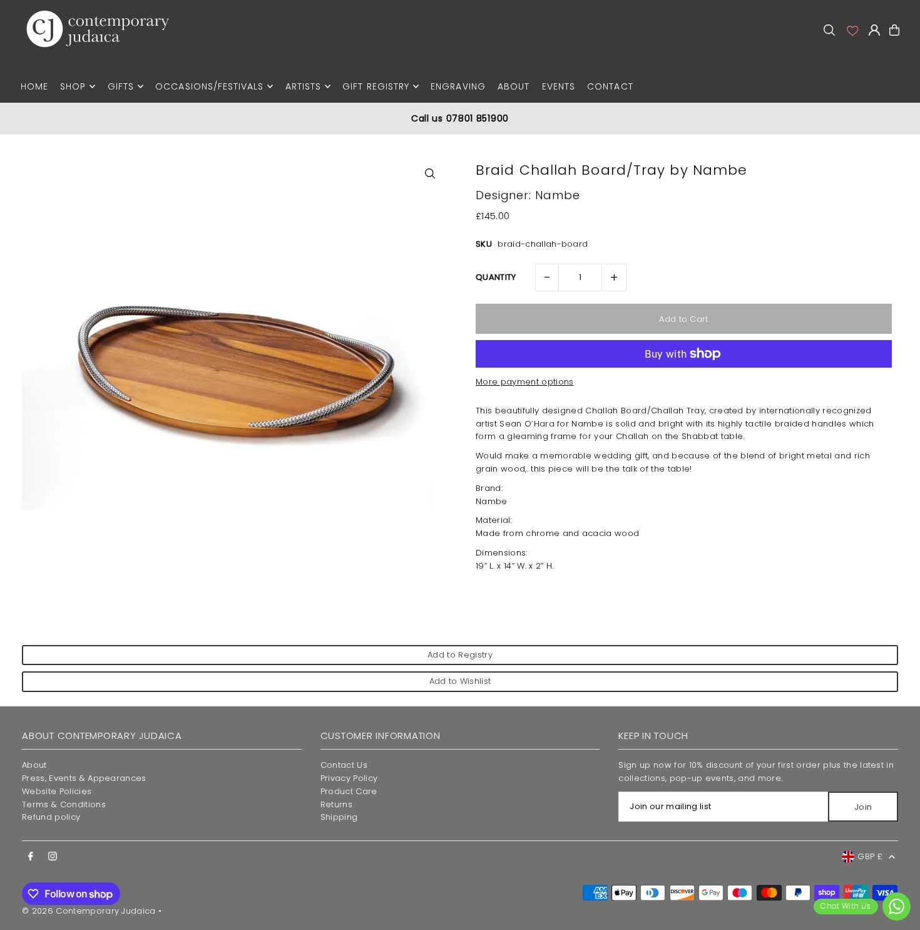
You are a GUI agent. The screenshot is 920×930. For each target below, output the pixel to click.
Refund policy (51, 817)
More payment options (525, 382)
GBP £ (869, 856)
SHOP (73, 86)
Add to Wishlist (460, 681)
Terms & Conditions (64, 804)
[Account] (851, 30)
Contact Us (343, 765)
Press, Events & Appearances (84, 778)
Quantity (496, 277)
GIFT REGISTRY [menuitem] (375, 86)
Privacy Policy (349, 778)
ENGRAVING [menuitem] (458, 86)
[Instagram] (52, 857)
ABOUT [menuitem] (513, 86)
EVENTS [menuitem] (558, 86)
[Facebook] (30, 857)
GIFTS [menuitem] (121, 86)
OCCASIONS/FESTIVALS (209, 86)
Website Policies (56, 791)
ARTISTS (303, 86)
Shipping (339, 817)
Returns (336, 804)
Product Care (348, 791)
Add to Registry (460, 655)
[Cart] (894, 30)
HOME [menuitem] (34, 86)
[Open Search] (829, 30)
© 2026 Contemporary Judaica (89, 911)
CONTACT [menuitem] (610, 86)
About (34, 765)
